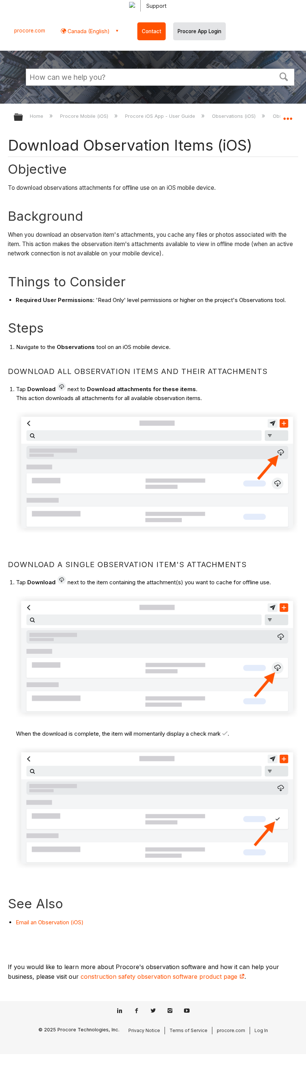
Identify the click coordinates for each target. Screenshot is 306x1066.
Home (37, 116)
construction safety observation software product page (160, 976)
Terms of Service (188, 1030)
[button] (284, 76)
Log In (261, 1030)
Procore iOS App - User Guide (161, 116)
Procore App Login (199, 31)
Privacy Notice (144, 1030)
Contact (151, 31)
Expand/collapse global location (287, 115)
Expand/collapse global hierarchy (23, 117)
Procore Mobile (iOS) (85, 116)
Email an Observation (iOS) (50, 922)
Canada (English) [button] (88, 31)
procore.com (29, 31)
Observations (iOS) (234, 116)
